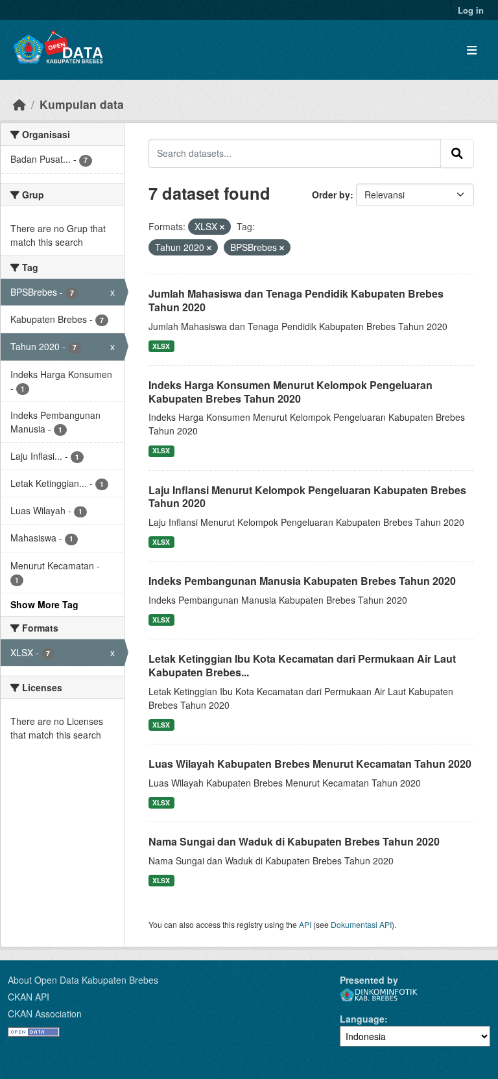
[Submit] (457, 153)
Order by (331, 194)
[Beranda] (19, 104)
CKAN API (28, 996)
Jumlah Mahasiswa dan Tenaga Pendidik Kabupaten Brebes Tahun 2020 (296, 300)
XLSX (161, 346)
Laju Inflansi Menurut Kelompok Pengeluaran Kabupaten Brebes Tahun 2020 (307, 496)
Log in (471, 10)
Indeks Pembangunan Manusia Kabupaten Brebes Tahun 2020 (302, 580)
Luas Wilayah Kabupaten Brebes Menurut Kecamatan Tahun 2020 (309, 763)
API (305, 924)
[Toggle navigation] (471, 50)
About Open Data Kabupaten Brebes (83, 979)
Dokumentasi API (361, 924)
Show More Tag (44, 604)
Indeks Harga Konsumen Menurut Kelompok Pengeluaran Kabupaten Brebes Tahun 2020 (290, 391)
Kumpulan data (82, 104)
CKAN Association (45, 1013)
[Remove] (222, 227)
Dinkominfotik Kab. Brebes (379, 995)
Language (362, 1018)
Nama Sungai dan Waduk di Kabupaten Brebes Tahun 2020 (294, 841)
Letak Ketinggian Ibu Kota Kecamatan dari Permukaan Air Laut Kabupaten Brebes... (302, 665)
